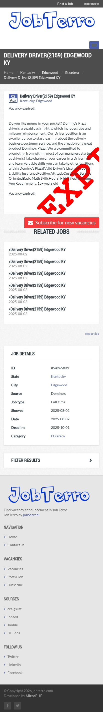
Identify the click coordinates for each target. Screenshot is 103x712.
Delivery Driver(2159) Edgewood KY (47, 96)
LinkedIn (14, 664)
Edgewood (44, 101)
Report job (92, 333)
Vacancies (15, 569)
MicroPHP (34, 695)
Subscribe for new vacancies (65, 222)
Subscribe (15, 585)
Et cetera (58, 436)
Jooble (13, 625)
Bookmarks (91, 4)
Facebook (15, 672)
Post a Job (65, 4)
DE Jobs (14, 633)
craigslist (15, 609)
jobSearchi (31, 515)
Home (12, 537)
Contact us (16, 545)
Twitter (13, 656)
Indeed (13, 617)
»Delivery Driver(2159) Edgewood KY (37, 249)
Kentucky (27, 101)
